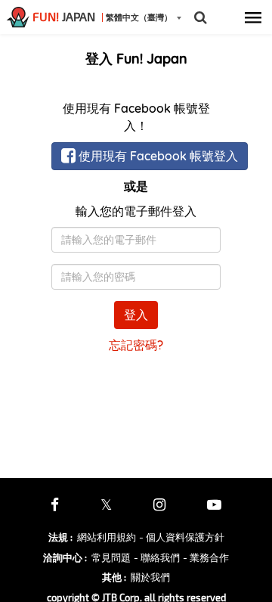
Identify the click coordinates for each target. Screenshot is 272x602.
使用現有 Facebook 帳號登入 (157, 155)
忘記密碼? (136, 344)
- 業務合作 (206, 557)
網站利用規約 (106, 537)
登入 (136, 314)
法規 (60, 537)
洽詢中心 (65, 557)
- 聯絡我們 (157, 557)
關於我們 (150, 577)
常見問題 (111, 557)
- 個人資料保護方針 (181, 537)
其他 (114, 577)
